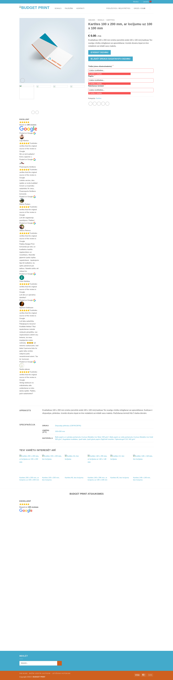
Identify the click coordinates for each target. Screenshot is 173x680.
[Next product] (33, 112)
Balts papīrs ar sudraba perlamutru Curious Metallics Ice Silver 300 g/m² (82, 437)
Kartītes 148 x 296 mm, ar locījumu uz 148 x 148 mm (97, 479)
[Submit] (59, 663)
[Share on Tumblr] (107, 104)
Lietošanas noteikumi (61, 673)
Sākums (91, 20)
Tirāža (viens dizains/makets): (100, 66)
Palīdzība (69, 8)
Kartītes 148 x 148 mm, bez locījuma (142, 479)
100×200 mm (60, 431)
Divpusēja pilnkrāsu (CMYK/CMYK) (68, 426)
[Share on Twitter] (95, 104)
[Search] (153, 8)
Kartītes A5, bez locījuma (119, 477)
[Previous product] (37, 112)
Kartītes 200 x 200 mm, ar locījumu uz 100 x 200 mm (29, 479)
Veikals (58, 8)
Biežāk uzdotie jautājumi (39, 673)
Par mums (23, 673)
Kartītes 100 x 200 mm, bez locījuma (51, 479)
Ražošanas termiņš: (96, 86)
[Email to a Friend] (99, 104)
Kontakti (80, 8)
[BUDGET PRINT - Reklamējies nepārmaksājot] (35, 8)
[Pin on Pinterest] (103, 104)
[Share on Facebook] (90, 104)
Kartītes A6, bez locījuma (74, 477)
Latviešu (146, 2)
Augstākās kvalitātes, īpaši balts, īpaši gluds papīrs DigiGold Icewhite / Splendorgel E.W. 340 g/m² (99, 439)
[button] (118, 8)
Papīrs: (91, 76)
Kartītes (111, 20)
